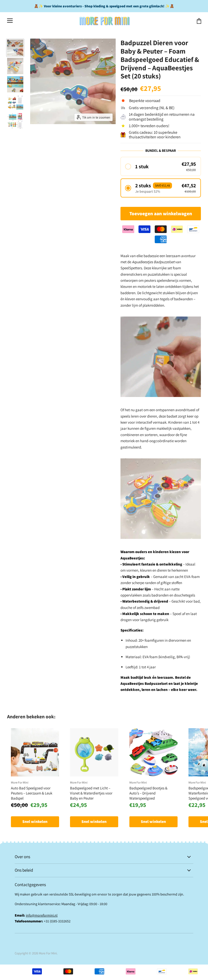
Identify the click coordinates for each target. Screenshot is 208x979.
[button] (161, 166)
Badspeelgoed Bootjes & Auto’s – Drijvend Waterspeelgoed (148, 793)
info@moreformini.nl (42, 915)
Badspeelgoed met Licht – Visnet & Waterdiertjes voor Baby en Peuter (91, 793)
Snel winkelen (34, 821)
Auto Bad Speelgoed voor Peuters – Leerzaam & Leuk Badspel (31, 793)
